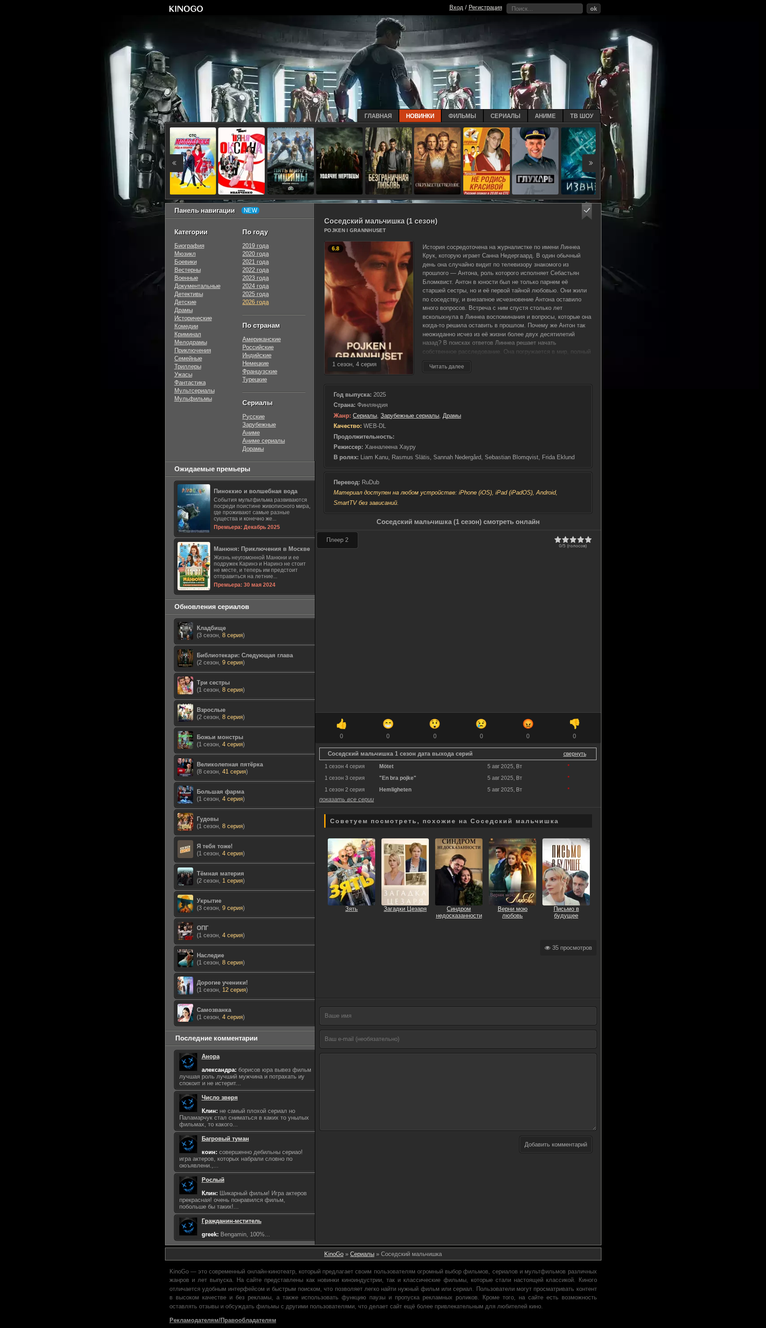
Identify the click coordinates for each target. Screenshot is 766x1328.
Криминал (187, 334)
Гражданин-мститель (232, 1221)
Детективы (188, 294)
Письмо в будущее (566, 912)
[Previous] (174, 163)
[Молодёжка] (192, 161)
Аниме (251, 432)
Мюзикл (185, 253)
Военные (186, 278)
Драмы (452, 415)
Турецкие (254, 379)
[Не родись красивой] (486, 161)
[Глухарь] (535, 161)
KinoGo (333, 1254)
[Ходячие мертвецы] (339, 161)
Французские (259, 371)
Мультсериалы (194, 390)
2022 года (255, 269)
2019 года (255, 245)
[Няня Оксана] (241, 161)
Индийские (256, 355)
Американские (261, 339)
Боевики (185, 261)
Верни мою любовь (513, 912)
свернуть (574, 754)
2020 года (255, 253)
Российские (258, 347)
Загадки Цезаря (405, 908)
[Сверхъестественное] (437, 161)
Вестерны (187, 269)
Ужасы (183, 374)
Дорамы (253, 448)
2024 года (255, 286)
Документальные (197, 286)
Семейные (188, 358)
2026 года (255, 302)
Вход (456, 7)
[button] (587, 211)
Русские (253, 416)
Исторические (193, 318)
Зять (351, 908)
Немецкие (255, 363)
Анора (211, 1056)
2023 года (255, 278)
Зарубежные (259, 424)
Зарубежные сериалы (410, 415)
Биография (189, 245)
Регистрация (485, 7)
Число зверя (220, 1097)
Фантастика (190, 382)
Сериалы (365, 415)
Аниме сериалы (263, 440)
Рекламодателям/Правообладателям (222, 1320)
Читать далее (446, 367)
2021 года (255, 261)
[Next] (591, 163)
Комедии (186, 326)
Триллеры (187, 366)
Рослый (213, 1179)
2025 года (255, 294)
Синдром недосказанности (459, 912)
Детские (185, 302)
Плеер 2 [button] (337, 540)
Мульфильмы (193, 398)
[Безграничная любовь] (388, 161)
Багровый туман (225, 1138)
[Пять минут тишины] (290, 161)
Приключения (192, 350)
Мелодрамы (190, 342)
